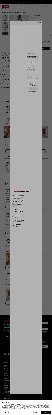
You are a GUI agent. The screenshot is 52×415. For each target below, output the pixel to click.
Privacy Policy (14, 408)
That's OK (45, 412)
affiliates (12, 404)
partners (18, 404)
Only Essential (35, 412)
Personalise (7, 412)
